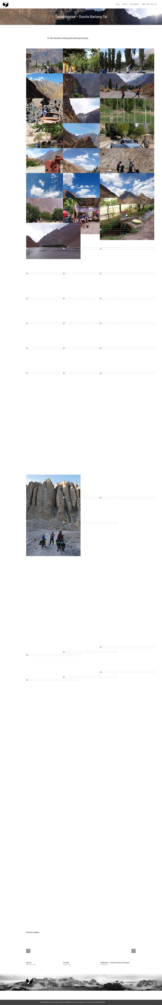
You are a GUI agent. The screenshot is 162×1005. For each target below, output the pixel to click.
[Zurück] (28, 951)
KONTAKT (65, 982)
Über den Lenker (118, 948)
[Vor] (133, 951)
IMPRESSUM (43, 982)
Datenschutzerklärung (115, 1002)
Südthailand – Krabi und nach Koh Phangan (44, 948)
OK (107, 1002)
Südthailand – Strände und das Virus (81, 948)
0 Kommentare (114, 964)
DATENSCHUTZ (55, 982)
